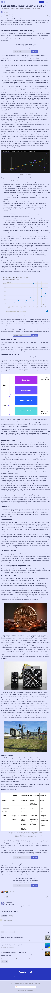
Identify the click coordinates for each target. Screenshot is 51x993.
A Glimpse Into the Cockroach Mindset (10, 945)
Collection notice (36, 983)
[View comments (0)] (7, 15)
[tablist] (7, 915)
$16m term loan (31, 131)
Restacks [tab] (10, 915)
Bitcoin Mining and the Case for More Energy (13, 952)
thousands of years (5, 330)
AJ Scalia (18, 956)
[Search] (48, 932)
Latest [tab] (6, 932)
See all (3, 961)
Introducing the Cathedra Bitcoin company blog (12, 937)
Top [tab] (2, 932)
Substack (19, 990)
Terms (30, 983)
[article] (25, 938)
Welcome (3, 935)
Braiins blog (17, 19)
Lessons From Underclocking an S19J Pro (12, 944)
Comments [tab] (4, 915)
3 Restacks (14, 891)
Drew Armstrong (7, 11)
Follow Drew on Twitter (25, 875)
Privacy (26, 983)
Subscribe (42, 2)
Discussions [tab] (11, 932)
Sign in (47, 2)
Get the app (32, 987)
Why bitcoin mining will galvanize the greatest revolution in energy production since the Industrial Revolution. (21, 954)
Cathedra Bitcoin (10, 939)
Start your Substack (22, 987)
